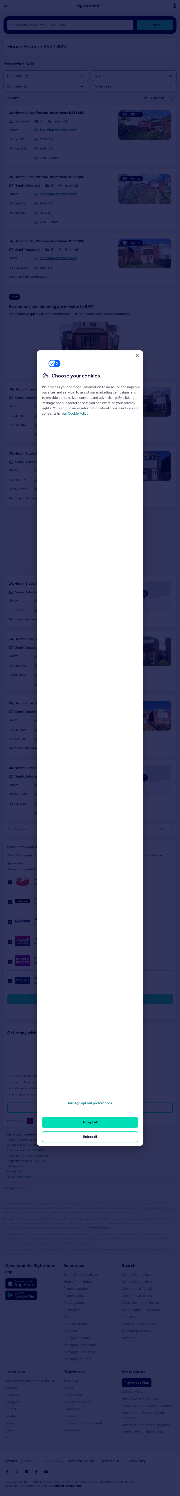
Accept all (90, 1122)
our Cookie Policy (75, 413)
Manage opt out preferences (90, 1103)
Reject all (90, 1137)
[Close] (137, 355)
